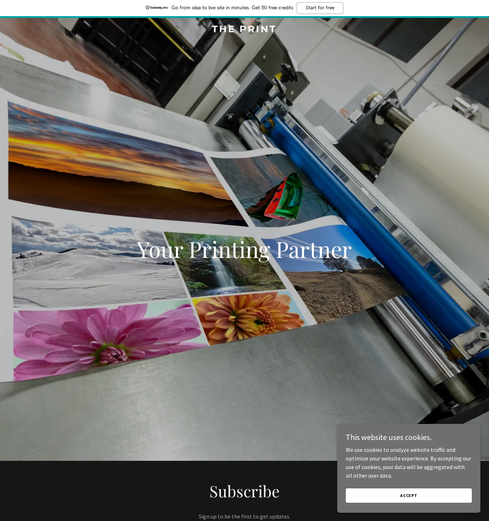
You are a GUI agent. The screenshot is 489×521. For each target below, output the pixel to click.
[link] (244, 30)
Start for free (320, 7)
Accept (408, 495)
